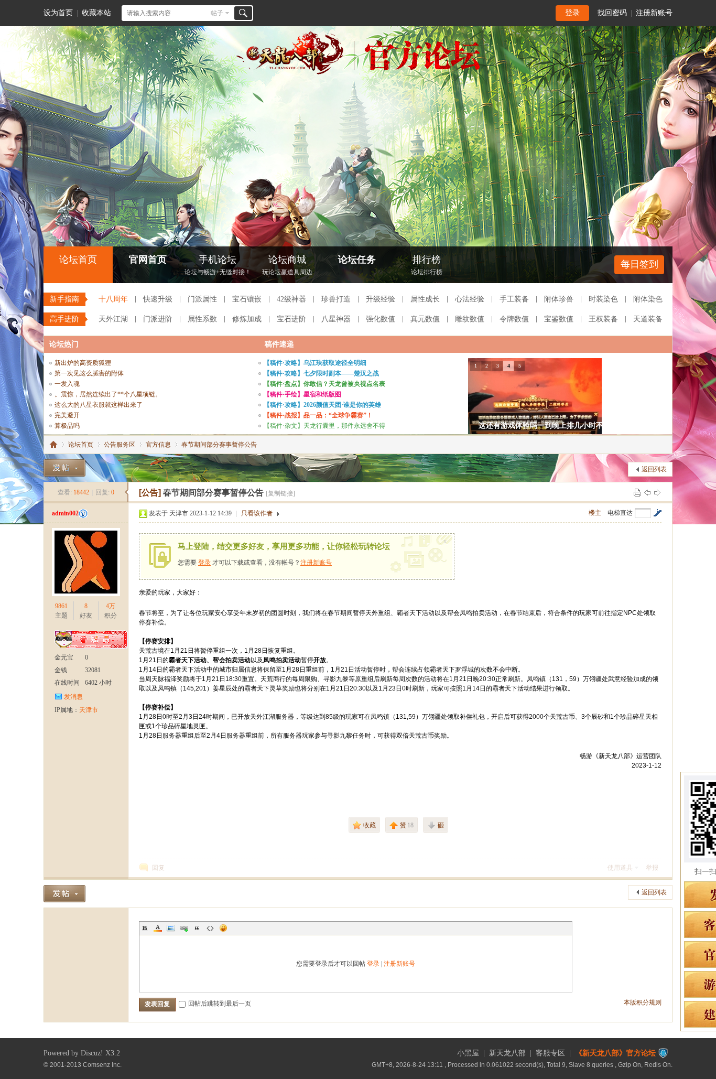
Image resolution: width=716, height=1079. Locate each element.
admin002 (65, 513)
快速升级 (157, 299)
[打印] (637, 492)
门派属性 (202, 299)
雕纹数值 (469, 319)
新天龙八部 (507, 1053)
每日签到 (639, 264)
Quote (197, 928)
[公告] (150, 492)
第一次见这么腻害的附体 (89, 373)
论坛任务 (357, 259)
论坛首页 (78, 259)
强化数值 (380, 319)
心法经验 (469, 299)
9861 (61, 606)
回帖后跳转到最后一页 (219, 1003)
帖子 (217, 13)
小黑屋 (468, 1053)
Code (210, 928)
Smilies (223, 928)
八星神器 (336, 319)
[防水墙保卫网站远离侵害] (663, 1053)
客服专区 (550, 1053)
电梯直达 (620, 512)
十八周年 (113, 299)
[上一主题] (647, 492)
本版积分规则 (642, 1002)
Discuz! (92, 1053)
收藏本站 (96, 13)
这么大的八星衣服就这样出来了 (99, 404)
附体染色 (648, 299)
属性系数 (202, 319)
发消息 (73, 696)
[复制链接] (280, 493)
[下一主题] (657, 492)
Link (184, 928)
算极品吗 (67, 425)
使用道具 (620, 867)
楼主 (595, 512)
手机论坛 (218, 265)
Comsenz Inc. (102, 1064)
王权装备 (603, 319)
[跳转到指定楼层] (657, 513)
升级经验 (380, 299)
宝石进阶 (291, 319)
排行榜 (426, 265)
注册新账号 (654, 13)
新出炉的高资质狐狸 (83, 362)
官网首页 (148, 259)
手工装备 (514, 299)
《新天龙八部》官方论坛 (615, 1053)
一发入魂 (67, 383)
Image (171, 928)
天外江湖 (113, 319)
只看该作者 (257, 513)
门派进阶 (157, 319)
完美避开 (67, 415)
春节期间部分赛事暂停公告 (219, 444)
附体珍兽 (558, 299)
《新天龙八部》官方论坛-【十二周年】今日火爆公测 (53, 445)
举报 (652, 867)
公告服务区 (119, 444)
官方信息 (158, 444)
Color (158, 928)
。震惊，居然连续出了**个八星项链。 (108, 394)
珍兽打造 (336, 299)
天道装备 (648, 319)
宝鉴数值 (558, 319)
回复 (158, 867)
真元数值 (425, 319)
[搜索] (243, 13)
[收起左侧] (126, 492)
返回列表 (654, 469)
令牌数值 (514, 319)
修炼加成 (247, 319)
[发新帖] (64, 468)
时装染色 (603, 299)
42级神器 (291, 299)
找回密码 (612, 13)
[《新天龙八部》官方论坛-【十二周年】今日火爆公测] (358, 72)
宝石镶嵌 (247, 299)
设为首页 (58, 13)
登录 (572, 13)
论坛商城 (287, 265)
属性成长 (425, 299)
